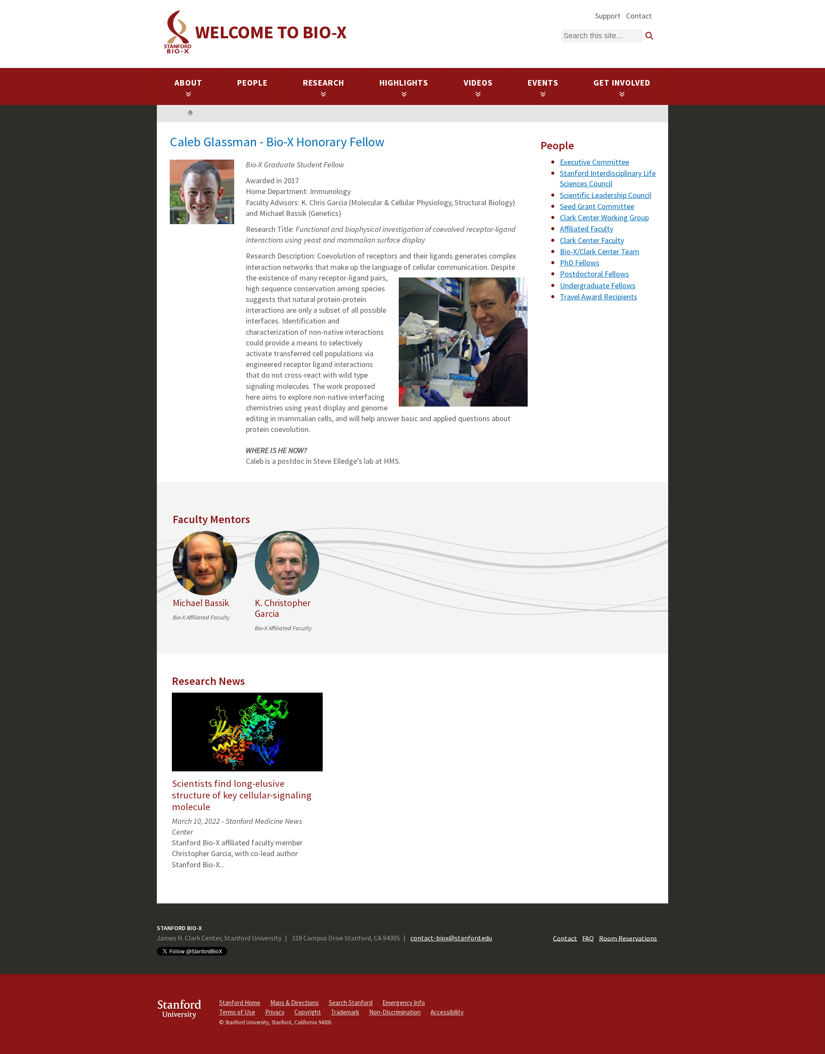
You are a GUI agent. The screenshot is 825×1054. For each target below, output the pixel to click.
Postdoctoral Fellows (594, 274)
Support (607, 16)
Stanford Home (239, 1003)
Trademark (345, 1012)
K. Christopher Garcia (283, 608)
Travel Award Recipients (598, 297)
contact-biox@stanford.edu (451, 938)
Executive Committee (594, 162)
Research (324, 82)
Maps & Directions (294, 1003)
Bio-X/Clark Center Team (599, 251)
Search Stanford (351, 1003)
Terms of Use (237, 1012)
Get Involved (622, 82)
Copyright (307, 1012)
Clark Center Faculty (592, 240)
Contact (639, 16)
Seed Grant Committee (597, 206)
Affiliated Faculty (586, 229)
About (188, 82)
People (252, 82)
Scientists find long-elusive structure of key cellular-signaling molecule (242, 795)
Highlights (404, 82)
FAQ (588, 938)
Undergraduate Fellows (598, 285)
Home (190, 113)
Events (543, 82)
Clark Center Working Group (604, 217)
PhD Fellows (579, 263)
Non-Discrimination (395, 1012)
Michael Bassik (201, 603)
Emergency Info (403, 1003)
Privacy (274, 1012)
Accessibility (447, 1012)
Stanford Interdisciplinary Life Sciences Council (608, 178)
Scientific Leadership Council (605, 195)
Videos (478, 82)
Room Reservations (628, 938)
